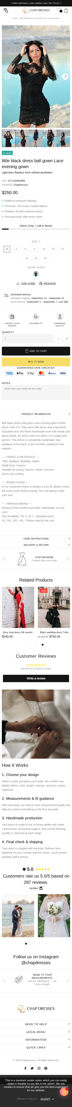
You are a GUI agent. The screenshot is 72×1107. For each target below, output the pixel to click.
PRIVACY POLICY (27, 1099)
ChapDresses (36, 10)
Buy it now (36, 361)
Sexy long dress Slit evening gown (18, 632)
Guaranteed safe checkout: (36, 367)
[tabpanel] (18, 615)
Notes (6, 383)
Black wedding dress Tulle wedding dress (54, 632)
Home (14, 18)
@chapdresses (36, 962)
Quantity (8, 332)
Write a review (36, 678)
